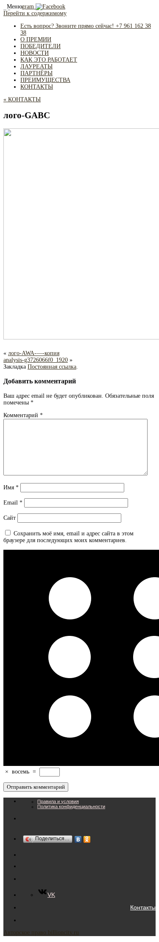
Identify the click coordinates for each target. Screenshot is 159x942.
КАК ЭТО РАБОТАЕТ (48, 60)
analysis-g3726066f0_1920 (35, 360)
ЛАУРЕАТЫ (36, 66)
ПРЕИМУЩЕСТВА (45, 80)
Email (12, 503)
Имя (11, 487)
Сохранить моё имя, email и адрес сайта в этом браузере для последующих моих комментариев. (68, 536)
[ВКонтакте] (78, 839)
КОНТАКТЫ (36, 87)
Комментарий (23, 415)
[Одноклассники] (87, 839)
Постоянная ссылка (52, 367)
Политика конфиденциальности (71, 806)
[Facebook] (50, 6)
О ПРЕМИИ (35, 39)
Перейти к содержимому (35, 13)
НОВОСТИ (34, 53)
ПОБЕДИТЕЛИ (40, 46)
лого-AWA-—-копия (33, 353)
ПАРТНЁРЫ (36, 73)
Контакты (143, 907)
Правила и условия (58, 801)
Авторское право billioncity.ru (41, 932)
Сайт (9, 518)
